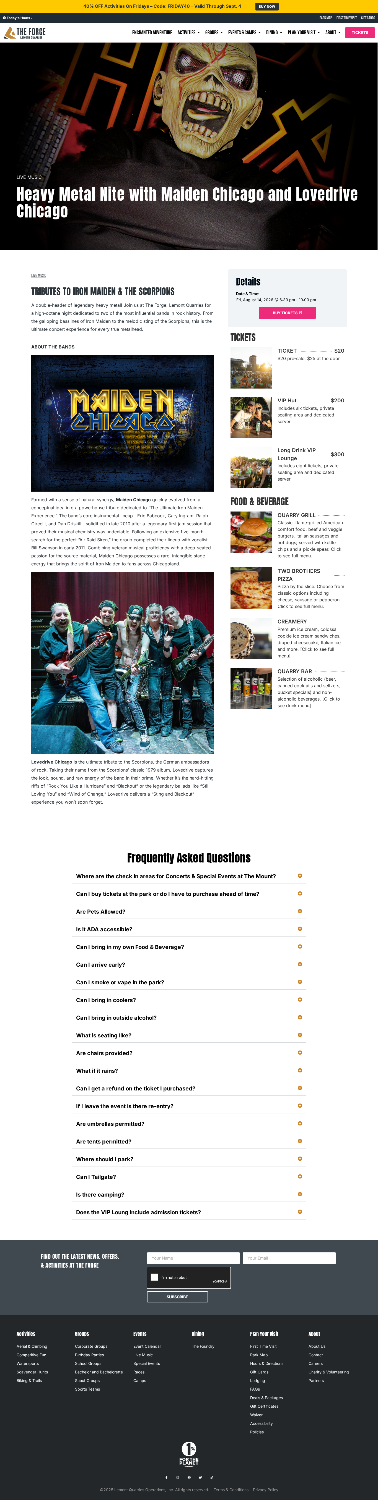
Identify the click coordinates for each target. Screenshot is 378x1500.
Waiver (256, 1414)
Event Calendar (147, 1346)
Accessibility (261, 1423)
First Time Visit (263, 1346)
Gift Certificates (264, 1406)
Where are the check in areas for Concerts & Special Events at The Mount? (176, 876)
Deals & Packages (266, 1397)
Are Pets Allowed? (100, 911)
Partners (316, 1380)
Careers (316, 1363)
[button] (189, 876)
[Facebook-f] (166, 1477)
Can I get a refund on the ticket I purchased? (135, 1088)
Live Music (29, 177)
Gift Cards (259, 1372)
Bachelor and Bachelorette (99, 1372)
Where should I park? (104, 1159)
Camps (139, 1380)
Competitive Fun (31, 1354)
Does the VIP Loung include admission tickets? (138, 1212)
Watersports (28, 1363)
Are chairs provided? (104, 1053)
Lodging (257, 1380)
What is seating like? (103, 1035)
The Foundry (203, 1346)
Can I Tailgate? (96, 1177)
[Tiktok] (212, 1477)
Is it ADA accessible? (104, 929)
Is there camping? (100, 1194)
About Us (317, 1346)
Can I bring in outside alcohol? (116, 1017)
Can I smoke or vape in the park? (120, 982)
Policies (257, 1432)
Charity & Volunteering (329, 1372)
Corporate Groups (91, 1346)
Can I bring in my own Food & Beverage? (130, 947)
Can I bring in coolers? (106, 1000)
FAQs (255, 1389)
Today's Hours (18, 18)
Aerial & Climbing (32, 1346)
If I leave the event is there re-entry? (125, 1106)
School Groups (88, 1363)
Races (138, 1372)
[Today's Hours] (4, 18)
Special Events (146, 1363)
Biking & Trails (29, 1380)
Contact (316, 1354)
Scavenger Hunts (32, 1372)
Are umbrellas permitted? (110, 1124)
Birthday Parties (89, 1354)
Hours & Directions (266, 1363)
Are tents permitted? (103, 1141)
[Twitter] (200, 1477)
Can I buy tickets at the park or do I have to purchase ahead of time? (167, 894)
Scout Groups (87, 1380)
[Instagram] (178, 1477)
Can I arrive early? (100, 964)
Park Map (259, 1354)
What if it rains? (97, 1071)
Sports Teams (87, 1389)
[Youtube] (189, 1477)
